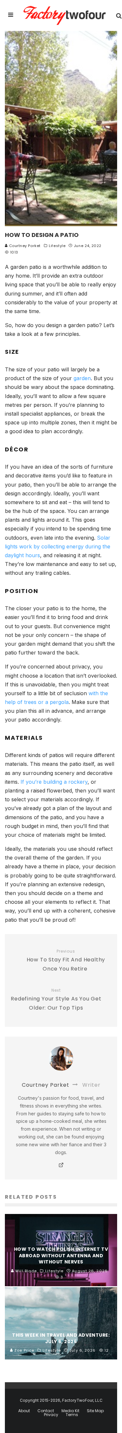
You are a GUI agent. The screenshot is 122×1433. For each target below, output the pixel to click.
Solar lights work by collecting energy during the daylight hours (57, 546)
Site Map (95, 1411)
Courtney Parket (24, 245)
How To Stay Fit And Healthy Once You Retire (66, 960)
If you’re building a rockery (54, 782)
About (24, 1411)
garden (82, 378)
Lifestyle (57, 245)
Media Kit (70, 1411)
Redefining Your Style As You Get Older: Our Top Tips (56, 1000)
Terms (72, 1415)
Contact (45, 1411)
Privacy (51, 1415)
